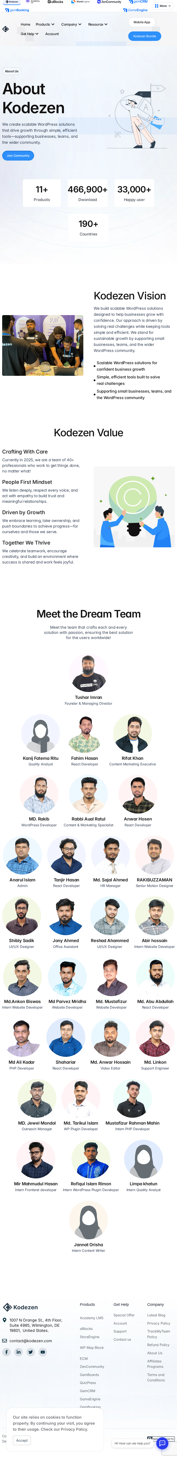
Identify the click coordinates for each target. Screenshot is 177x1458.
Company (69, 24)
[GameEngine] (135, 10)
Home (25, 24)
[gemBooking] (17, 10)
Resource (95, 24)
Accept (22, 1440)
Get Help (27, 34)
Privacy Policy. (74, 1429)
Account (52, 34)
